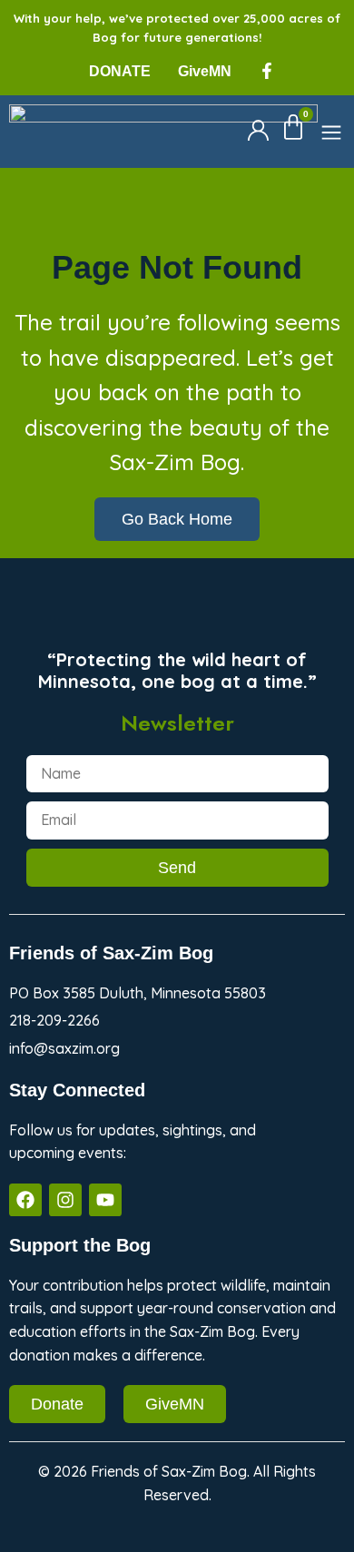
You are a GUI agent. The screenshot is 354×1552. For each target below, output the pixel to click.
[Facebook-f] (267, 71)
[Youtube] (105, 1200)
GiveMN (204, 71)
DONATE (120, 71)
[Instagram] (65, 1200)
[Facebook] (25, 1200)
